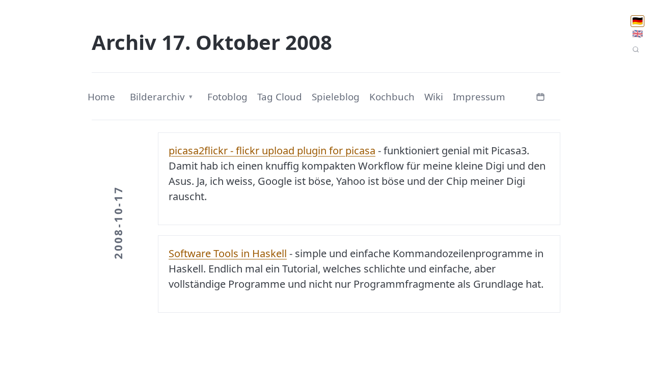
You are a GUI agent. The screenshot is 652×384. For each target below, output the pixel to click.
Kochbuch (392, 96)
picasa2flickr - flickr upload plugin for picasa (272, 150)
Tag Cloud (279, 96)
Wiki (433, 96)
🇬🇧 (637, 33)
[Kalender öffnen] (540, 95)
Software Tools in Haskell (228, 253)
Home (101, 96)
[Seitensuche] (636, 49)
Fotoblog (227, 96)
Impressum (479, 96)
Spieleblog (336, 96)
